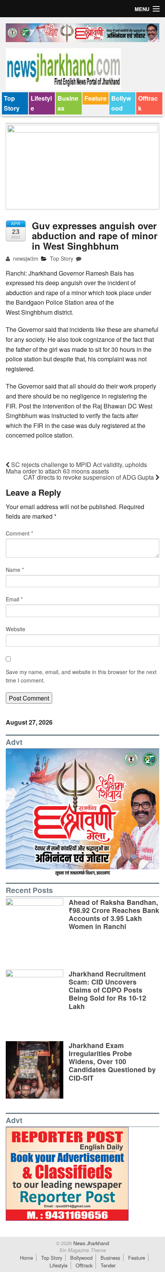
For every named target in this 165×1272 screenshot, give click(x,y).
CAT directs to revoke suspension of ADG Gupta (89, 477)
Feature (95, 98)
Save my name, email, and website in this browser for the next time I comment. (81, 676)
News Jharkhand (90, 1243)
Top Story (12, 103)
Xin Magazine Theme (82, 1250)
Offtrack (148, 103)
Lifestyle (41, 103)
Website (15, 629)
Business (68, 103)
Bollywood (121, 103)
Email (14, 599)
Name (15, 569)
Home (26, 1257)
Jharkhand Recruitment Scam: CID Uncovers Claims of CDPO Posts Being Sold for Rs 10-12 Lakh (107, 990)
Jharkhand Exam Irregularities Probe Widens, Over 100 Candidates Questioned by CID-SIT (112, 1061)
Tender (108, 1265)
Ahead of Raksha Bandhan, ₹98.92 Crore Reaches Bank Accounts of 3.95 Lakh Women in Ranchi (114, 914)
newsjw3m (25, 258)
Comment (19, 533)
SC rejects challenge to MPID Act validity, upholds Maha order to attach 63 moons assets (76, 467)
